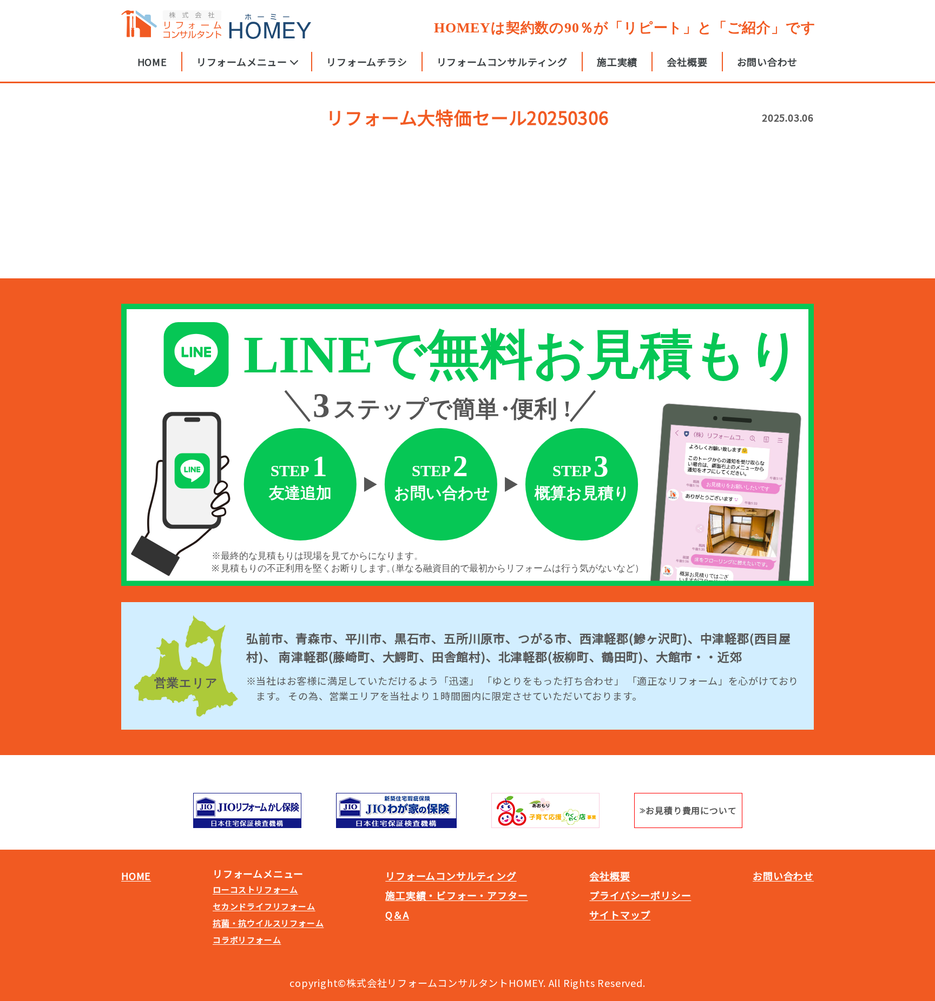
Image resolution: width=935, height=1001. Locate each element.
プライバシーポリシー (640, 895)
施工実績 (617, 62)
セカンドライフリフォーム (264, 906)
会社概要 (687, 62)
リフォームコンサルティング (502, 62)
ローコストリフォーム (255, 889)
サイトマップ (619, 914)
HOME (152, 62)
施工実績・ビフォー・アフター (456, 895)
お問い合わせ (767, 62)
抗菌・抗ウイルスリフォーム (268, 923)
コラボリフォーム (247, 939)
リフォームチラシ (366, 62)
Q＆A (397, 914)
